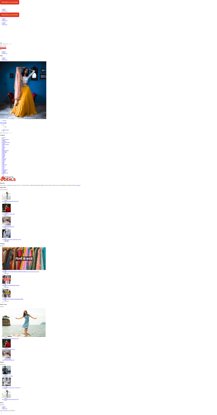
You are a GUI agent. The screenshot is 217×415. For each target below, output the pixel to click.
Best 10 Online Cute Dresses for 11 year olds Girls (11, 387)
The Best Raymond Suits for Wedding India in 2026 (11, 239)
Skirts (3, 163)
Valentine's (4, 170)
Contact (3, 23)
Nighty (3, 153)
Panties (3, 156)
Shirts (3, 162)
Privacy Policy (4, 24)
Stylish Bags (4, 164)
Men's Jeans (4, 151)
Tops (3, 167)
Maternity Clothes (5, 150)
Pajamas (3, 154)
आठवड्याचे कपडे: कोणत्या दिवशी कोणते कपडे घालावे (10, 285)
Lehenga (4, 120)
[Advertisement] (108, 34)
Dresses (3, 140)
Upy (5, 202)
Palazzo (3, 155)
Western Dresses (5, 172)
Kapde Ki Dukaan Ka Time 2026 (8, 226)
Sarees (3, 160)
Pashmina (4, 159)
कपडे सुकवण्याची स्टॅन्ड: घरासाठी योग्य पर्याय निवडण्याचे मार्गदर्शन (12, 299)
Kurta (3, 145)
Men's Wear (4, 152)
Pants (3, 157)
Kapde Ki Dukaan (5, 144)
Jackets (3, 143)
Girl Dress (4, 141)
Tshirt (3, 168)
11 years (3, 137)
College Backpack (5, 139)
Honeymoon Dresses (6, 142)
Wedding (3, 171)
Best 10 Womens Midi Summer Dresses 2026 (10, 201)
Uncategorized (4, 169)
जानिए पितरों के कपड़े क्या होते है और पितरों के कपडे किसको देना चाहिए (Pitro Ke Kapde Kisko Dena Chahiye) (20, 271)
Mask (3, 149)
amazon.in (78, 185)
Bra (3, 138)
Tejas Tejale (7, 240)
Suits (3, 165)
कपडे (3, 173)
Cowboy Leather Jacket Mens (7, 375)
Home (1, 45)
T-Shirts (3, 166)
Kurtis (3, 146)
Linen (3, 148)
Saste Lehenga (3, 122)
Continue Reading (5, 129)
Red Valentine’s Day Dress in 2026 (8, 349)
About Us (4, 22)
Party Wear (4, 158)
